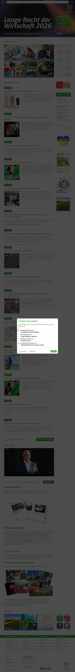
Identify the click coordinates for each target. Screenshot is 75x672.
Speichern (53, 351)
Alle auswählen (22, 351)
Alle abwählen (32, 351)
